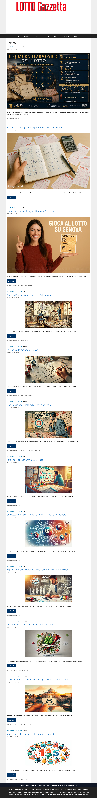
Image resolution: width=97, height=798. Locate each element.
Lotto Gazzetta (74, 6)
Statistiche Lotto (39, 36)
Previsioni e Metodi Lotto (14, 118)
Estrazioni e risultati (12, 670)
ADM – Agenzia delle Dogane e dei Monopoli (50, 795)
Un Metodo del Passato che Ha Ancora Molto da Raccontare (36, 514)
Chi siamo (22, 785)
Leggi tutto (11, 197)
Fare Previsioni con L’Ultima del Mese (25, 460)
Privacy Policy (34, 785)
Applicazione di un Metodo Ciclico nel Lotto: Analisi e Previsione (38, 569)
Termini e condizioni (52, 785)
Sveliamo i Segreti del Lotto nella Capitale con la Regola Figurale (38, 679)
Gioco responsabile (69, 785)
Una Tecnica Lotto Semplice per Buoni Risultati (30, 624)
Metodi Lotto (27, 36)
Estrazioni (17, 36)
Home (10, 36)
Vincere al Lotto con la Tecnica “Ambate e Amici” (31, 734)
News (75, 36)
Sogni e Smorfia (65, 36)
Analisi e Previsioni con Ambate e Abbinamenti (29, 295)
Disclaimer (60, 785)
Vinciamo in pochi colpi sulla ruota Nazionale (29, 405)
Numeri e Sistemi (52, 36)
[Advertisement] (48, 23)
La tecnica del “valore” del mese (22, 350)
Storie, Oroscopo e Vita (26, 202)
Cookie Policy (42, 785)
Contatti (28, 785)
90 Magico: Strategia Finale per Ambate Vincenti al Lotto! (35, 127)
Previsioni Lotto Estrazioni (16, 46)
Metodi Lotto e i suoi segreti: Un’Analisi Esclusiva (30, 211)
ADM (76, 785)
